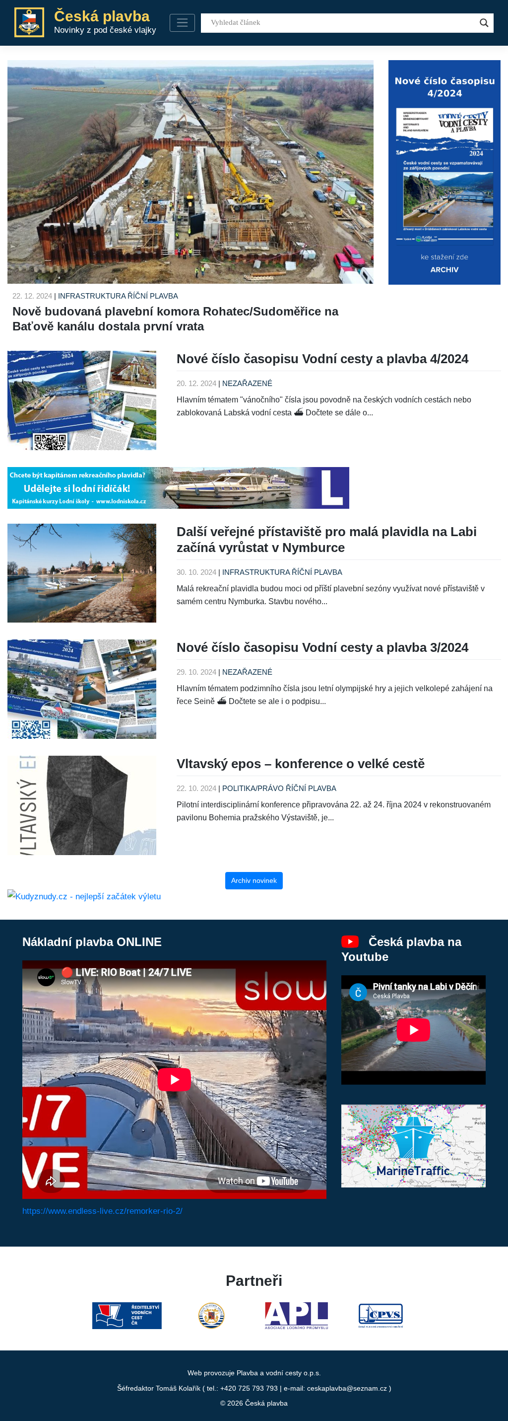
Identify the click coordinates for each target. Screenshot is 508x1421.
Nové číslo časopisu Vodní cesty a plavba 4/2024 (322, 359)
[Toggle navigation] (182, 23)
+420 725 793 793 (249, 1388)
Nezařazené (247, 383)
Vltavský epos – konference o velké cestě (301, 764)
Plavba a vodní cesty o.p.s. (279, 1373)
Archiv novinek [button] (254, 880)
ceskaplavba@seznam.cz (347, 1388)
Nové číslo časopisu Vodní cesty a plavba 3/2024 (322, 647)
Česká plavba (266, 1403)
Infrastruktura (92, 296)
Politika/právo (253, 788)
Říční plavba (152, 296)
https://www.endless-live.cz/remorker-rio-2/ (102, 1211)
